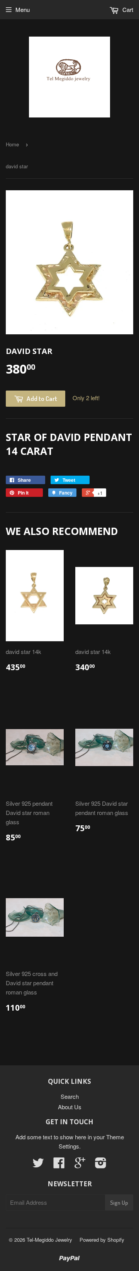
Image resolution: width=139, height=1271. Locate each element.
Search (70, 1096)
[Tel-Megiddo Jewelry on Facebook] (59, 1165)
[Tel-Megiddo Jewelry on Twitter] (38, 1165)
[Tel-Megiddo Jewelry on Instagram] (101, 1165)
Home (12, 144)
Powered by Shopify (102, 1239)
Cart (127, 9)
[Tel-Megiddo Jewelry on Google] (80, 1165)
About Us (69, 1107)
